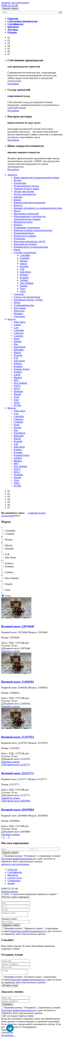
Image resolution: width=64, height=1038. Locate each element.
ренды (11, 319)
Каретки (18, 197)
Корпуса (18, 205)
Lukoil (17, 374)
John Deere (25, 272)
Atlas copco (19, 322)
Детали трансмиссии (25, 194)
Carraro (17, 324)
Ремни (17, 249)
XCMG (17, 405)
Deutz (17, 338)
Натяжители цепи (23, 222)
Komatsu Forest (21, 369)
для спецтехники (15, 2)
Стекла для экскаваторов (27, 297)
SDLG (17, 388)
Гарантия (12, 869)
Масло (17, 211)
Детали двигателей (24, 191)
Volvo (23, 291)
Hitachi (23, 263)
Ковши (17, 199)
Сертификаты (14, 872)
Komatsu (24, 277)
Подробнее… (8, 1035)
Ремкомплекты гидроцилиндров (31, 247)
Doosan (23, 261)
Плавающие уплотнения (27, 227)
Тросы (17, 302)
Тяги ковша (20, 308)
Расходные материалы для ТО (29, 241)
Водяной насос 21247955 (14, 731)
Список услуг (14, 877)
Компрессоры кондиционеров (29, 202)
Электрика (19, 316)
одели (11, 408)
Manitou (18, 377)
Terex (22, 288)
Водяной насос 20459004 (14, 803)
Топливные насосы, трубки (28, 299)
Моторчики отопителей (26, 213)
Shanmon (18, 391)
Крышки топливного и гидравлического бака (38, 208)
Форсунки (19, 310)
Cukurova (18, 333)
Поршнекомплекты (24, 233)
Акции (11, 883)
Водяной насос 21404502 (14, 675)
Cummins (24, 258)
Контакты (12, 875)
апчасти (12, 174)
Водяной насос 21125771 (14, 767)
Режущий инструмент (25, 244)
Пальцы (18, 224)
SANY (17, 385)
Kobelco (24, 274)
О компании (14, 880)
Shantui (23, 285)
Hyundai (24, 266)
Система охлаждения (25, 252)
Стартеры (19, 294)
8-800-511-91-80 (9, 5)
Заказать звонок (10, 8)
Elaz (16, 344)
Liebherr (24, 280)
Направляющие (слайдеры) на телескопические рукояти (30, 217)
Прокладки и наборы (25, 236)
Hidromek (19, 349)
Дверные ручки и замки (26, 188)
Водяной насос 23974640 (14, 620)
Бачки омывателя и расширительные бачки (36, 177)
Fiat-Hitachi (19, 347)
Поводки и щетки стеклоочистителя (33, 230)
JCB (22, 269)
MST (16, 380)
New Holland (26, 283)
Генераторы (20, 183)
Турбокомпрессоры (24, 305)
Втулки (17, 180)
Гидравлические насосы (26, 186)
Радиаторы (19, 238)
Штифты (18, 313)
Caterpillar (25, 255)
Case (16, 327)
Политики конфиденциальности (18, 858)
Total (16, 399)
